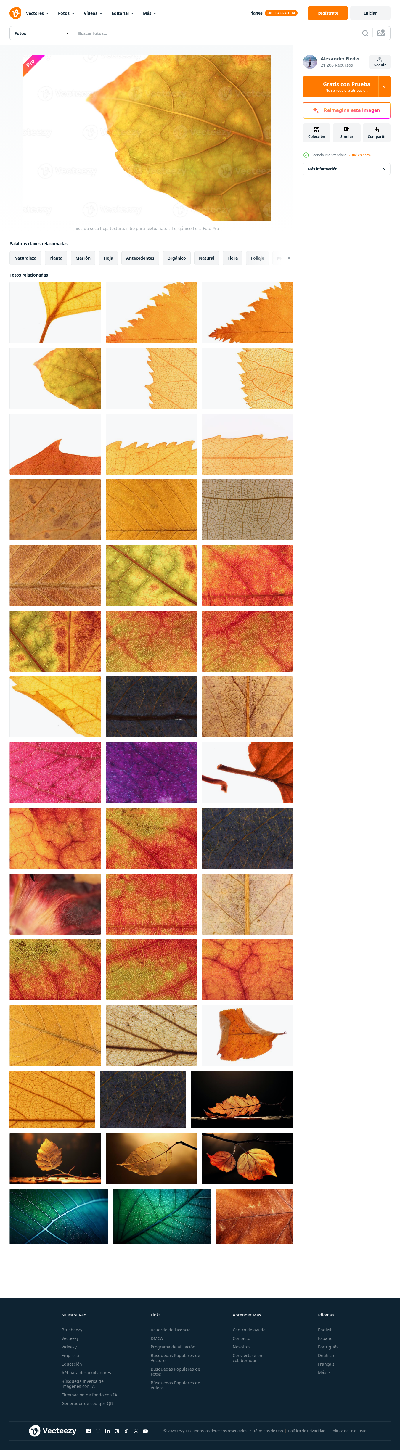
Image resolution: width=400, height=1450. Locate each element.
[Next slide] (283, 258)
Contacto (241, 1338)
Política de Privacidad (306, 1430)
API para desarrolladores (86, 1372)
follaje (257, 258)
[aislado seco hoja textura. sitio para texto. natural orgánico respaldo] (151, 312)
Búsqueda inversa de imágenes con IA (83, 1383)
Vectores (35, 13)
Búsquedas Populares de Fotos (175, 1371)
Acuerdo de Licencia (171, 1329)
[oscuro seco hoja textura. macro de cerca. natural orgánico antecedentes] (143, 1099)
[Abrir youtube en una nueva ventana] (145, 1430)
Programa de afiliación (173, 1347)
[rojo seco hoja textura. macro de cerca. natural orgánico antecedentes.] (247, 641)
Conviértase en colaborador (247, 1358)
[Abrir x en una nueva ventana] (136, 1430)
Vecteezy (70, 1338)
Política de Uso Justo (348, 1430)
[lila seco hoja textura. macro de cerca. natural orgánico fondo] (55, 772)
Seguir (380, 64)
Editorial (120, 13)
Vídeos (90, 13)
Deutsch (326, 1355)
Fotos (64, 13)
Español (326, 1338)
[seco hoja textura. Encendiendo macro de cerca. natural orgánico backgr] (247, 838)
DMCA (157, 1338)
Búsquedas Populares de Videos (175, 1385)
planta (55, 258)
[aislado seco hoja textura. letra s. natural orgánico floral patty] (247, 772)
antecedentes (140, 258)
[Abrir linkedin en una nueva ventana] (107, 1430)
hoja (108, 258)
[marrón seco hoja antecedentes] (254, 1216)
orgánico (176, 258)
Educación (72, 1364)
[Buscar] (365, 33)
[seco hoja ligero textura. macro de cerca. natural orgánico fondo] (151, 706)
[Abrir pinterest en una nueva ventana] (117, 1430)
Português (328, 1347)
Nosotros (241, 1347)
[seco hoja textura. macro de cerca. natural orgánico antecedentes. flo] (55, 509)
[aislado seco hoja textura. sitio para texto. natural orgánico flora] (55, 312)
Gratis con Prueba (346, 87)
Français (326, 1364)
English (325, 1329)
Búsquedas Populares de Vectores (175, 1358)
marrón (83, 258)
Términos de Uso (268, 1430)
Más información (323, 168)
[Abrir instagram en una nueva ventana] (98, 1430)
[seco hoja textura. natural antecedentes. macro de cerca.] (55, 706)
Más (147, 13)
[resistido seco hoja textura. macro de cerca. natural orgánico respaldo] (151, 509)
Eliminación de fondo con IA (89, 1395)
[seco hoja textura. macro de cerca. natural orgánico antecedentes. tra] (247, 509)
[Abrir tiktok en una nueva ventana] (126, 1430)
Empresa (70, 1355)
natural (206, 258)
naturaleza (25, 258)
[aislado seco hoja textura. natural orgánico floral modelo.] (247, 1035)
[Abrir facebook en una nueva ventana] (88, 1430)
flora (232, 258)
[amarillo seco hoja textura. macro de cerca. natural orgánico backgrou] (55, 1035)
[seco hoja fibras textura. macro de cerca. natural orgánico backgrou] (55, 575)
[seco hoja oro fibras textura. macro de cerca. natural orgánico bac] (151, 1035)
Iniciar (370, 13)
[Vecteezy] (15, 13)
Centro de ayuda (249, 1329)
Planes (256, 13)
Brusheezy (72, 1329)
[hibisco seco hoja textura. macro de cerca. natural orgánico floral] (55, 904)
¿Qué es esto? (360, 154)
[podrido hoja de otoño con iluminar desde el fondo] (242, 1099)
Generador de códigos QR (87, 1403)
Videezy (69, 1347)
